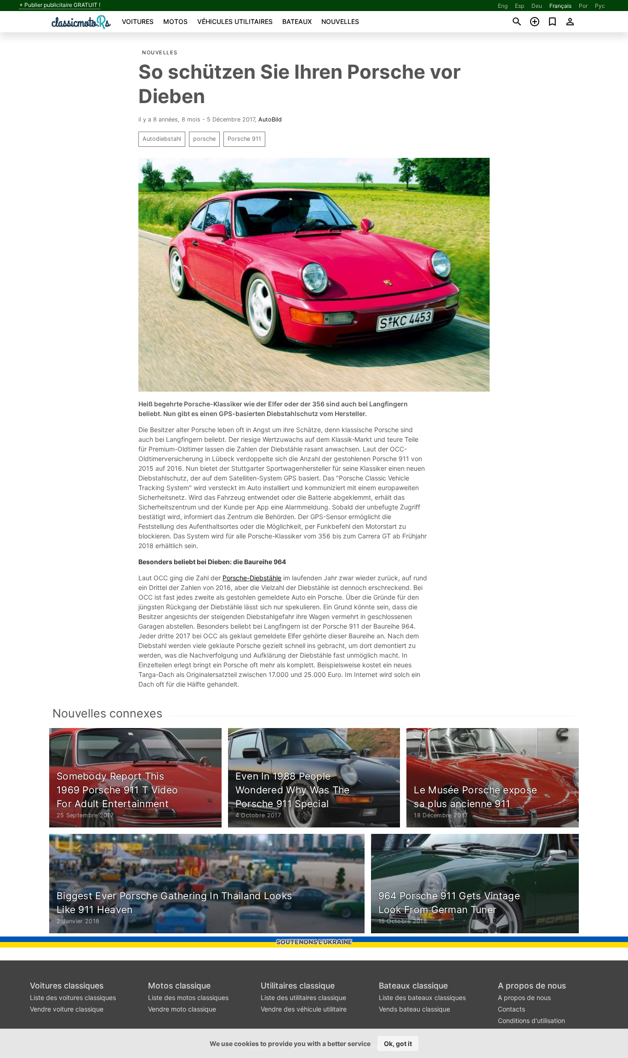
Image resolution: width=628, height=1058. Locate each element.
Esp (519, 5)
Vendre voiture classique (66, 1009)
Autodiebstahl (162, 138)
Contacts (511, 1009)
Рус (600, 5)
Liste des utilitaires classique (303, 997)
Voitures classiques (66, 985)
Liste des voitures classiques (73, 997)
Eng (503, 5)
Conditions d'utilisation (531, 1020)
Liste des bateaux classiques (422, 997)
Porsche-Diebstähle (252, 578)
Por (583, 5)
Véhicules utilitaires (235, 21)
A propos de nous (532, 985)
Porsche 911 (244, 138)
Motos (175, 21)
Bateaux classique (413, 985)
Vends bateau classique (414, 1009)
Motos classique (179, 985)
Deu (536, 5)
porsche (204, 138)
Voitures (138, 21)
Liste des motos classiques (188, 997)
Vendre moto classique (182, 1009)
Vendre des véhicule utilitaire (304, 1009)
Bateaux (297, 21)
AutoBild (270, 119)
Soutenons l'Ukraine (314, 942)
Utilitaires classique (298, 985)
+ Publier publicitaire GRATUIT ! (59, 5)
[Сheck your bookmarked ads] (552, 21)
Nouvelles (340, 21)
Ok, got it (398, 1043)
